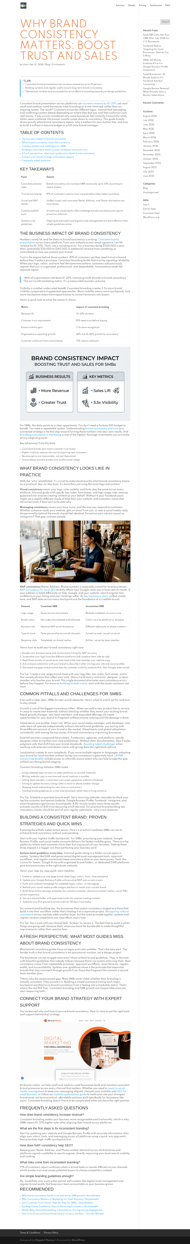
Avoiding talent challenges (99, 744)
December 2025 (151, 150)
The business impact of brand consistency (44, 139)
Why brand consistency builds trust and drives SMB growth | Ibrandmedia (61, 1196)
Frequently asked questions (36, 161)
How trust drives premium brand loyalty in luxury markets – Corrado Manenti (63, 1214)
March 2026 (149, 138)
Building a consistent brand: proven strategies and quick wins (54, 150)
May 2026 (148, 129)
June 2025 (148, 176)
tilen (25, 65)
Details (131, 6)
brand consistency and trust (101, 428)
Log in (146, 205)
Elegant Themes (45, 1240)
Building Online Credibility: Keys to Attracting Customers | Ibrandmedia (60, 1206)
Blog (47, 65)
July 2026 (148, 120)
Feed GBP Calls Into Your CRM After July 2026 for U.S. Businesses (156, 38)
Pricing (142, 6)
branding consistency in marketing (40, 435)
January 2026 (150, 146)
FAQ (167, 6)
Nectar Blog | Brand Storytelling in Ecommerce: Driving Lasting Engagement (62, 1210)
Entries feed (149, 209)
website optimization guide (70, 1094)
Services (120, 6)
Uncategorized (151, 193)
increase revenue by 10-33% (99, 103)
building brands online (73, 683)
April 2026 (149, 133)
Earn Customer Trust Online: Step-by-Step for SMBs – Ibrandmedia (57, 1203)
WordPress (78, 1240)
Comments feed (151, 213)
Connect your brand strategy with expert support (48, 157)
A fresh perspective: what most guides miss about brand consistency (58, 153)
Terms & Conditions (30, 1233)
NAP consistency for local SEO (37, 590)
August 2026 (150, 116)
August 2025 (150, 167)
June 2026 (148, 125)
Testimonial (156, 6)
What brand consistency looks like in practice (46, 143)
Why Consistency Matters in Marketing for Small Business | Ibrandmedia (60, 1199)
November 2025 (151, 155)
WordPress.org (151, 217)
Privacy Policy (51, 1233)
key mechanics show (96, 596)
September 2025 (152, 163)
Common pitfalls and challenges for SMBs (44, 146)
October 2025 (150, 159)
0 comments (58, 65)
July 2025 (148, 172)
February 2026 (151, 142)
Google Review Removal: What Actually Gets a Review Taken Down (156, 91)
